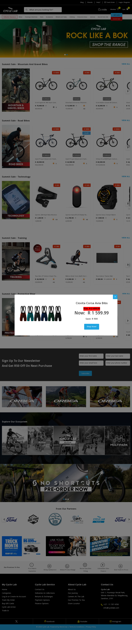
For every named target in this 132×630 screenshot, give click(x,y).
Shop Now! (92, 326)
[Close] (115, 297)
